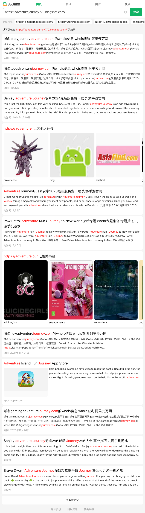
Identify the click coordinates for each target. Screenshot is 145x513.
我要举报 (89, 509)
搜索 (136, 11)
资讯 (68, 4)
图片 (98, 4)
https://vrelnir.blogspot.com (74, 21)
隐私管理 (72, 509)
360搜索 (12, 4)
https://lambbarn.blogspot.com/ (34, 21)
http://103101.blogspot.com (111, 21)
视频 (127, 4)
